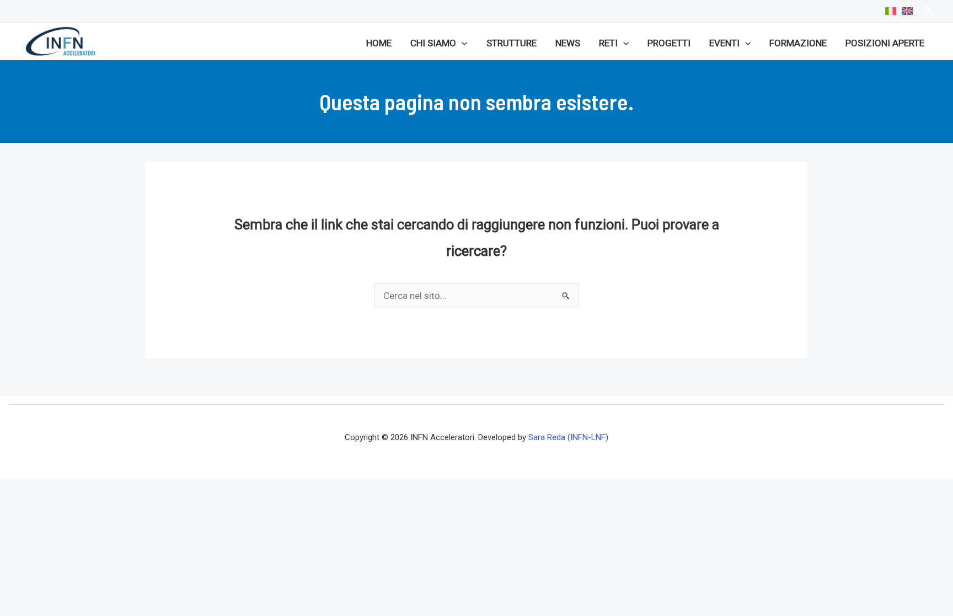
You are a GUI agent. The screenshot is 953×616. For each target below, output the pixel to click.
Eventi (724, 43)
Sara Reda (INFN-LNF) (568, 437)
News (567, 43)
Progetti (668, 43)
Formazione (798, 43)
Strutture (511, 43)
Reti (608, 43)
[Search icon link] (929, 12)
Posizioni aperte (884, 43)
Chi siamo (433, 43)
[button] (461, 43)
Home (379, 43)
